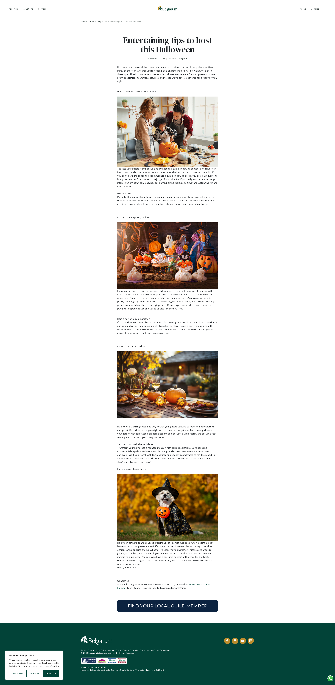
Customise (17, 673)
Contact (315, 8)
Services (42, 8)
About (303, 8)
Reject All (34, 673)
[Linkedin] (251, 641)
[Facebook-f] (227, 641)
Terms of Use (86, 650)
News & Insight (96, 21)
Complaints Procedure (139, 650)
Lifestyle (172, 58)
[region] (34, 665)
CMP (153, 650)
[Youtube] (243, 641)
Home (84, 21)
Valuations (28, 8)
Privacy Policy (100, 650)
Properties (13, 8)
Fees (125, 650)
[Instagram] (235, 641)
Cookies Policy (114, 650)
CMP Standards (163, 650)
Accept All (51, 673)
